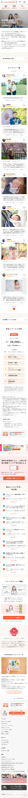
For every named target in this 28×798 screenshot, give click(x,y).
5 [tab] (18, 453)
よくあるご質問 (4, 742)
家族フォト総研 (4, 733)
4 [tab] (16, 453)
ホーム (2, 698)
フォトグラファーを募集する (14, 617)
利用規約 (7, 396)
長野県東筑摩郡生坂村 (7, 31)
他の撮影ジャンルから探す (9, 319)
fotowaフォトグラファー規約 (8, 759)
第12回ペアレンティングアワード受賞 (14, 638)
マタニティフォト (8, 698)
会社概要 (3, 794)
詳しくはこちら (16, 413)
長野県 (14, 698)
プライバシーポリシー (6, 761)
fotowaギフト (4, 723)
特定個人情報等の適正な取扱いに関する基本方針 (12, 763)
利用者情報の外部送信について (8, 765)
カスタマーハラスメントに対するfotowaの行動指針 (13, 771)
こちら (14, 415)
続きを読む (13, 501)
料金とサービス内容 (5, 721)
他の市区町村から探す (8, 58)
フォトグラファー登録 (6, 729)
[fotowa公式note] (3, 750)
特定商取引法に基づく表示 (7, 767)
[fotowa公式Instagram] (1, 750)
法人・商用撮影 (4, 731)
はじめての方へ (4, 740)
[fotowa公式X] (5, 750)
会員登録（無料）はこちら (14, 478)
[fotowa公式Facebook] (8, 750)
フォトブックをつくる (14, 692)
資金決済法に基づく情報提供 (8, 769)
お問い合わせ (4, 744)
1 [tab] (9, 453)
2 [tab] (11, 453)
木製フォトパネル (5, 727)
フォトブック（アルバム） (7, 725)
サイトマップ (10, 794)
